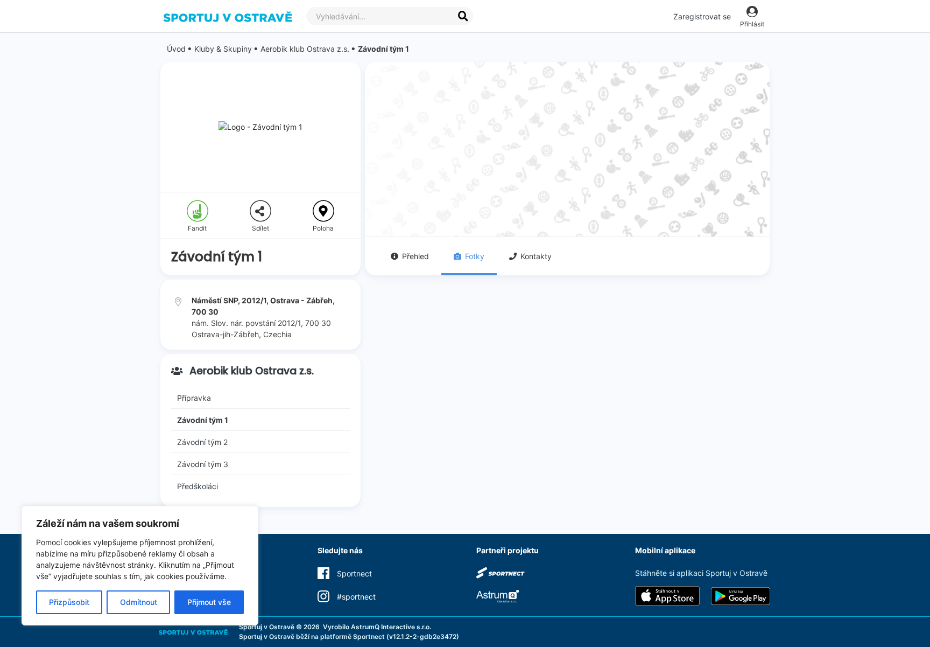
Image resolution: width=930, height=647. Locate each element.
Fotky (474, 256)
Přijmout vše (209, 602)
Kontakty (536, 256)
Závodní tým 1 (383, 48)
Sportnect (369, 636)
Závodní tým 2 (202, 442)
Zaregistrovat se (702, 16)
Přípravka (194, 397)
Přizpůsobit (69, 602)
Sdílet (260, 228)
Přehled (415, 256)
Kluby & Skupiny (223, 48)
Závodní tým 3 (202, 464)
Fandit (197, 228)
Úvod (176, 48)
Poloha (323, 228)
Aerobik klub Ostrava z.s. (304, 48)
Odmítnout (138, 602)
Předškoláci (197, 486)
